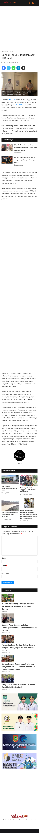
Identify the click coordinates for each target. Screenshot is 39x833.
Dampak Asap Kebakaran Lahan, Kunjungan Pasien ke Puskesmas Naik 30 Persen (19, 627)
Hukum (10, 51)
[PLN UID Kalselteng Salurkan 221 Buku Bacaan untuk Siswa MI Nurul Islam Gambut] (8, 601)
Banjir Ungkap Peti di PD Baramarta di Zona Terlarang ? (10, 514)
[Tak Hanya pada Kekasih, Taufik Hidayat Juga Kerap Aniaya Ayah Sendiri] (7, 160)
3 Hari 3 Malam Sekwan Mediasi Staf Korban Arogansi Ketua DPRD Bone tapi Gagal (25, 147)
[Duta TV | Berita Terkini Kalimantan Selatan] (10, 2)
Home (5, 51)
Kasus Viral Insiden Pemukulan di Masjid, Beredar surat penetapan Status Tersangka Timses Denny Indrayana (29, 514)
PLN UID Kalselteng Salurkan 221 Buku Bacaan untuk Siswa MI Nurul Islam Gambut (18, 606)
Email (4, 566)
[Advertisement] (19, 28)
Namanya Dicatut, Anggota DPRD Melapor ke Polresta (28, 489)
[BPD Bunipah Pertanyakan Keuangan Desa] (10, 479)
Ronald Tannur (21, 105)
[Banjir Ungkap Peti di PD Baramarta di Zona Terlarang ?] (10, 504)
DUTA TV (12, 100)
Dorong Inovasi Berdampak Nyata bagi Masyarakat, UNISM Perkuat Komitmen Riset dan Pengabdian (18, 666)
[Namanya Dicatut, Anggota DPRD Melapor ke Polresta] (29, 480)
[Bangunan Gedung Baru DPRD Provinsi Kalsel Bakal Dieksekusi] (8, 682)
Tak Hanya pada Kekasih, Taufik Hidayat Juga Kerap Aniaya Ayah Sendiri (25, 159)
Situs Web (5, 573)
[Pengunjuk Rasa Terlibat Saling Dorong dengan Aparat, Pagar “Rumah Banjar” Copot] (8, 642)
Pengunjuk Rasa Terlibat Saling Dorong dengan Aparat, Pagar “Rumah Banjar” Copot (18, 647)
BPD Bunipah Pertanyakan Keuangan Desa (9, 488)
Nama (4, 558)
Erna (4, 62)
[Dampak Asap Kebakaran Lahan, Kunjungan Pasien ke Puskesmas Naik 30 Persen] (8, 622)
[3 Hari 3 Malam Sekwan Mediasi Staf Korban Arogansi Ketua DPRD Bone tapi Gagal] (7, 147)
